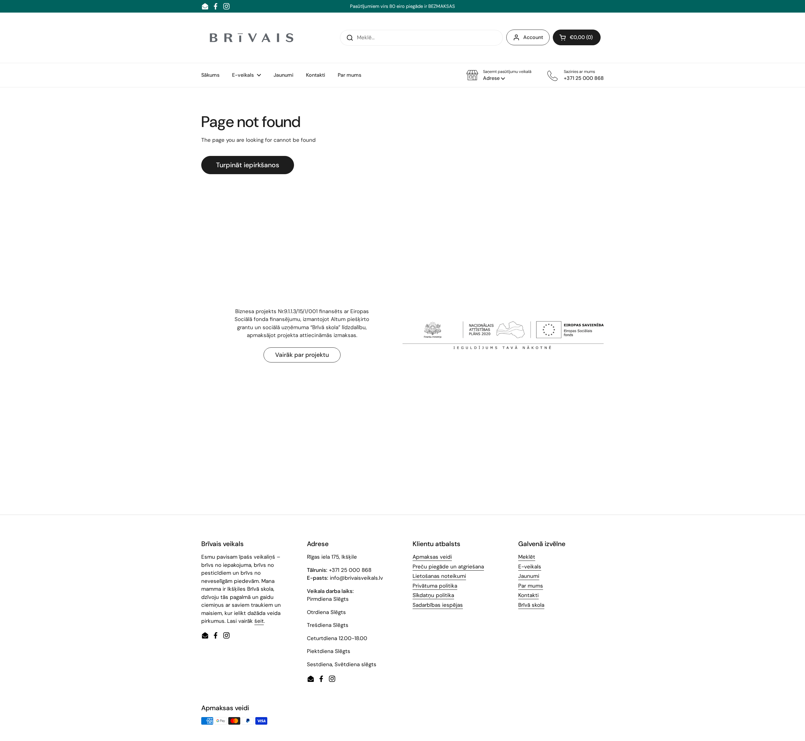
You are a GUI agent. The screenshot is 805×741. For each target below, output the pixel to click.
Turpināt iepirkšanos (247, 165)
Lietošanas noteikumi (439, 575)
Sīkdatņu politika (433, 595)
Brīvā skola (531, 604)
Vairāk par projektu (302, 355)
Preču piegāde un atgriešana (448, 566)
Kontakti (528, 595)
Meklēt (526, 556)
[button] (498, 75)
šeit (259, 620)
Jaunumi (528, 575)
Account (533, 37)
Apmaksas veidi (432, 556)
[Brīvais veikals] (251, 37)
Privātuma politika (435, 585)
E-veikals (529, 566)
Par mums (530, 585)
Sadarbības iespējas (438, 604)
